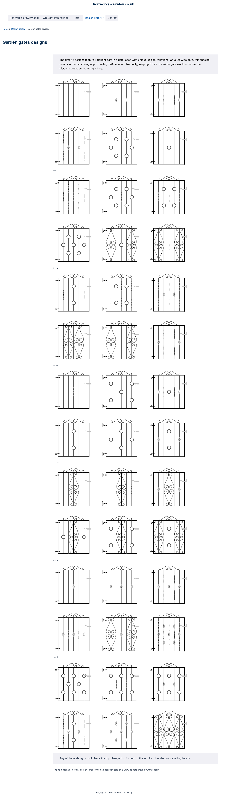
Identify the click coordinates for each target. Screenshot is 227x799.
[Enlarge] (184, 81)
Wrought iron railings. (56, 17)
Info (77, 17)
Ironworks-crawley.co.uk (113, 4)
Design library (93, 17)
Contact (112, 17)
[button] (70, 18)
